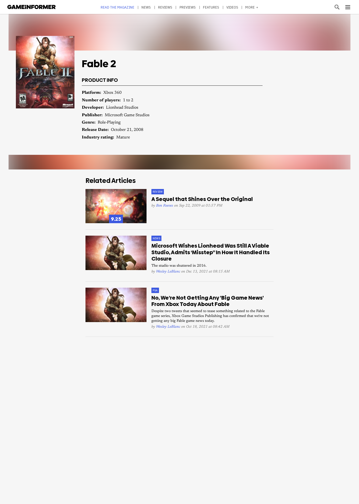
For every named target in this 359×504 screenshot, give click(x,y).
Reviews (165, 7)
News (146, 7)
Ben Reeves (164, 206)
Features (211, 7)
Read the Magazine (117, 7)
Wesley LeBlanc (168, 271)
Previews (188, 7)
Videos (232, 7)
